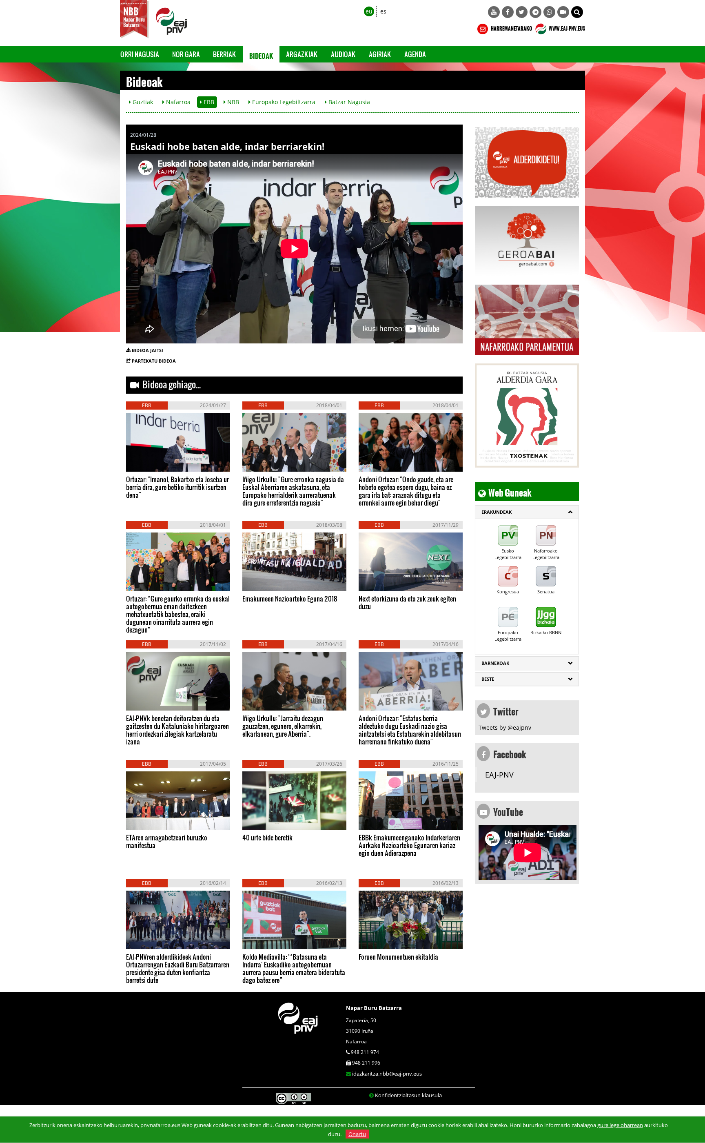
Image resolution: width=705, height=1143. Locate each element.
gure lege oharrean (620, 1125)
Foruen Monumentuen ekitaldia (398, 956)
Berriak (224, 54)
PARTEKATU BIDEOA (154, 361)
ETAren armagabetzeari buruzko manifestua (166, 841)
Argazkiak (302, 54)
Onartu (357, 1134)
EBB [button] (208, 102)
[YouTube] (494, 12)
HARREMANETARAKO (511, 27)
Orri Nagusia (139, 54)
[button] (577, 12)
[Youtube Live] (563, 12)
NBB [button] (232, 102)
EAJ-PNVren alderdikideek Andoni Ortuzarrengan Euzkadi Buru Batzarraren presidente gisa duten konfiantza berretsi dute (177, 968)
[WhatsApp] (549, 12)
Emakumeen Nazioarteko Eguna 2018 (289, 598)
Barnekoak (495, 663)
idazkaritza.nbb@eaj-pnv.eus (387, 1073)
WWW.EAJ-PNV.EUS (566, 27)
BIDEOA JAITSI (147, 350)
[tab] (527, 512)
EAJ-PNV (499, 775)
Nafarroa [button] (177, 102)
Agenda (415, 54)
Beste (487, 679)
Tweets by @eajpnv (505, 727)
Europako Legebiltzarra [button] (283, 102)
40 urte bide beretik (267, 837)
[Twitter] (522, 12)
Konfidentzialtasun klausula (408, 1095)
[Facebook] (508, 12)
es (383, 11)
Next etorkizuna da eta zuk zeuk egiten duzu (407, 602)
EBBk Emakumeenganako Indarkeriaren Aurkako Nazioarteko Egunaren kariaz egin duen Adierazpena (409, 845)
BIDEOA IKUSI (153, 462)
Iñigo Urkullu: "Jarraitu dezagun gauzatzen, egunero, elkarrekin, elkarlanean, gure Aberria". (282, 725)
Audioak (343, 54)
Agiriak (380, 54)
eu (369, 11)
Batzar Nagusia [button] (348, 102)
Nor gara (186, 54)
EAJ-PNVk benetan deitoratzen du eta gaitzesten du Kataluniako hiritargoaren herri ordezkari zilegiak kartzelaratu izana (177, 729)
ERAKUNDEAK (496, 512)
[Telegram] (535, 12)
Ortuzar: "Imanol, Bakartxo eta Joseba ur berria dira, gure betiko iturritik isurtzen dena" (177, 487)
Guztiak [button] (142, 102)
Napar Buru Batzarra (374, 1008)
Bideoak (261, 54)
